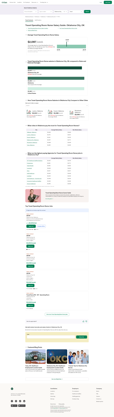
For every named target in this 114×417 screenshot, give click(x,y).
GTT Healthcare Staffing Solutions (34, 160)
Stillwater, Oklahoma (31, 132)
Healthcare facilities (76, 393)
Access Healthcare (31, 183)
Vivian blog (52, 396)
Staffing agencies (76, 396)
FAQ (97, 393)
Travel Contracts (29, 20)
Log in (101, 2)
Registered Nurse (29, 16)
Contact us (98, 399)
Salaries (52, 393)
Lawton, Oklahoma (31, 134)
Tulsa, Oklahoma (30, 145)
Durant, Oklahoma (31, 137)
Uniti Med (29, 176)
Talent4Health (30, 165)
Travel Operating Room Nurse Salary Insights (38, 28)
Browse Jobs (13, 2)
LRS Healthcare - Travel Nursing (34, 178)
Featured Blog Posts (32, 30)
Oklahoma (43, 16)
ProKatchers (30, 163)
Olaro (28, 171)
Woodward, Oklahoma (32, 142)
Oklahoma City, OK (51, 16)
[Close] (76, 8)
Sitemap (52, 399)
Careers (98, 396)
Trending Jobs (43, 2)
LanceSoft (29, 168)
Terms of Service (63, 408)
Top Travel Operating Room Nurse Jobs (68, 28)
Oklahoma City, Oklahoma (33, 140)
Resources (34, 2)
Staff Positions (38, 20)
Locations (19, 2)
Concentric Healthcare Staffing (34, 181)
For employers (75, 391)
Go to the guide (49, 198)
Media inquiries (99, 401)
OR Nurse (37, 16)
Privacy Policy (55, 408)
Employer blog (75, 399)
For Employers (26, 2)
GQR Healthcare (30, 173)
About (97, 391)
